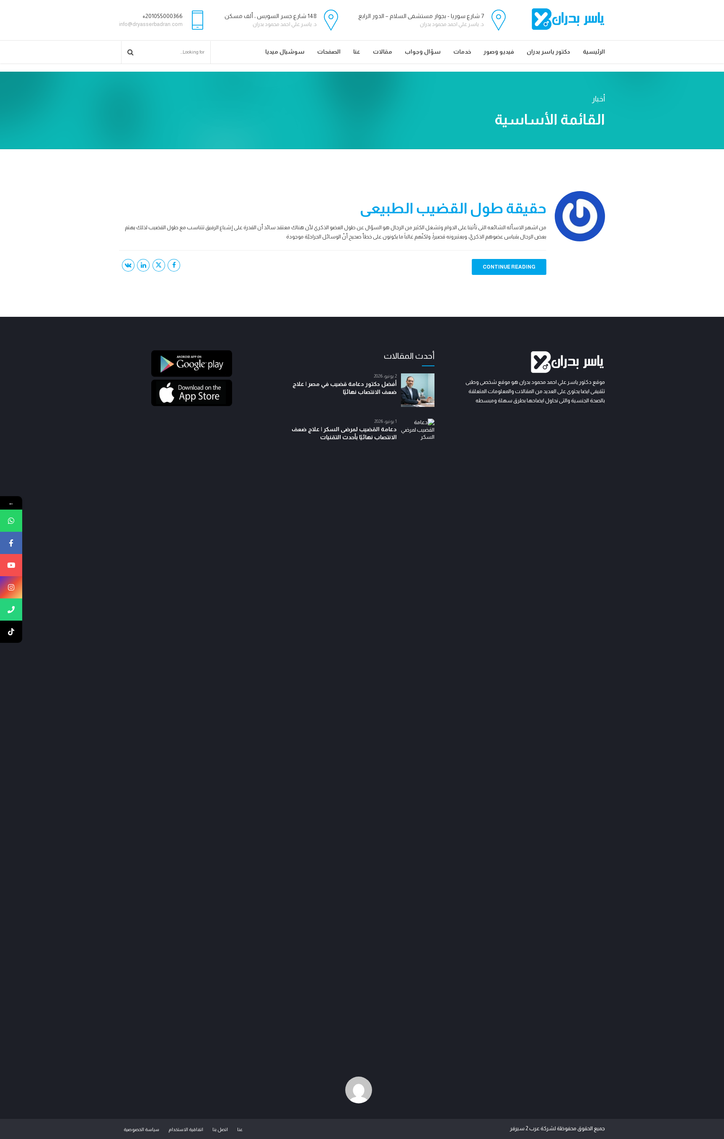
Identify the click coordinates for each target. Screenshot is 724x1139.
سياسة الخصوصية (141, 1129)
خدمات (462, 51)
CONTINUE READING (509, 267)
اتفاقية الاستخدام (185, 1129)
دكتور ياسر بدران (548, 51)
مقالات (382, 51)
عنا (356, 51)
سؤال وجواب (423, 51)
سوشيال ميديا (285, 51)
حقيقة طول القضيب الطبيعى (453, 208)
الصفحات (329, 51)
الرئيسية (594, 51)
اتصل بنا (220, 1129)
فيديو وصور (499, 51)
